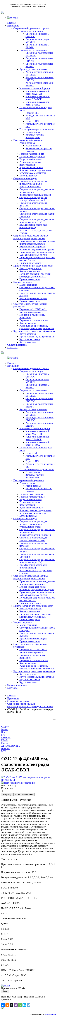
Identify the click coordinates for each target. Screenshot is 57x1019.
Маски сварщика (28, 284)
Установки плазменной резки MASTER (38, 92)
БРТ (3, 735)
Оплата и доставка (17, 345)
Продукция (13, 25)
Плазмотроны (33, 132)
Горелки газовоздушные (32, 156)
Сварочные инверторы (31, 31)
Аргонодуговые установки (33, 69)
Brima (4, 732)
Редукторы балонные (30, 159)
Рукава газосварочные (31, 167)
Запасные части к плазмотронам (35, 136)
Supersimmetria (50, 1014)
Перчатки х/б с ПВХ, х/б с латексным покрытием (33, 310)
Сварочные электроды (25, 178)
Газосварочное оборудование (28, 140)
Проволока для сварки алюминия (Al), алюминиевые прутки (36, 253)
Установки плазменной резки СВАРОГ (38, 98)
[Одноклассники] (7, 1005)
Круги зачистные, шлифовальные (36, 336)
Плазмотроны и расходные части (36, 129)
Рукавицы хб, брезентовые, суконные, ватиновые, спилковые (36, 327)
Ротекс (4, 743)
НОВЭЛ (5, 748)
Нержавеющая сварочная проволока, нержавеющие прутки (36, 248)
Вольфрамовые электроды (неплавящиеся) (33, 226)
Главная (11, 23)
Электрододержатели (30, 268)
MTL (3, 751)
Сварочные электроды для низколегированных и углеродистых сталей (33, 184)
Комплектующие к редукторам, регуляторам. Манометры (35, 171)
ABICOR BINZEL (10, 745)
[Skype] (24, 1005)
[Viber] (16, 1005)
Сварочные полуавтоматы (33, 50)
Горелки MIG (32, 113)
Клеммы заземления (29, 271)
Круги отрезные (27, 334)
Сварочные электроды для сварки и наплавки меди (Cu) (37, 220)
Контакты (12, 347)
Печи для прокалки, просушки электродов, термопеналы (35, 275)
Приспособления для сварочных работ (33, 265)
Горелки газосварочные (31, 154)
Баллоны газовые (28, 175)
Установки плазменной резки (34, 88)
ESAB (4, 740)
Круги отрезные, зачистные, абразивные (34, 331)
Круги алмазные (27, 342)
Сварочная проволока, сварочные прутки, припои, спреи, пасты (30, 237)
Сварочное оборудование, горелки (31, 28)
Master (4, 729)
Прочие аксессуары (29, 279)
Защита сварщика (22, 282)
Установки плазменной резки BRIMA (38, 103)
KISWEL (5, 737)
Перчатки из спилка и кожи (33, 320)
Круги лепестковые (29, 339)
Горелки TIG (32, 121)
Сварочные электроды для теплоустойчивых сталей (33, 198)
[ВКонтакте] (3, 1005)
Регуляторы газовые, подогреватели (30, 163)
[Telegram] (28, 1005)
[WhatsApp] (20, 1005)
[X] (11, 1005)
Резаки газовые (27, 143)
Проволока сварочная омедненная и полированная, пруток (37, 242)
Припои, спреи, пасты (31, 263)
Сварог (5, 726)
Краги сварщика (27, 323)
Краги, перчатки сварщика (33, 298)
